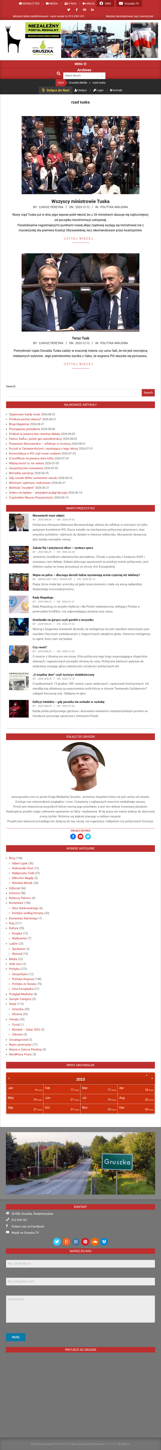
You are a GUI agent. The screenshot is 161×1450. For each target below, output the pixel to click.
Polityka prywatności (42, 1443)
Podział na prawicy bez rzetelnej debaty (34, 434)
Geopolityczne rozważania (26, 468)
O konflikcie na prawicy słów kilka (31, 458)
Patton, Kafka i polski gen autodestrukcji (35, 439)
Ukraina (17, 1014)
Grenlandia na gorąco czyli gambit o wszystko (63, 620)
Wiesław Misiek (22, 883)
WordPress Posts (20, 1054)
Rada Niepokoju (43, 597)
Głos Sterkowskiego (25, 908)
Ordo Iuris (15, 964)
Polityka (14, 969)
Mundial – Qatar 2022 (26, 1029)
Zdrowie (17, 1034)
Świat (12, 1004)
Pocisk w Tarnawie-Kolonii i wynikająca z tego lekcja (43, 448)
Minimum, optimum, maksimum (30, 483)
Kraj (11, 923)
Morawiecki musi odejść (49, 515)
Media (13, 959)
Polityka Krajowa (114, 207)
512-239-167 (19, 1220)
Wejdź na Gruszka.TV (25, 1232)
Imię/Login (12, 1257)
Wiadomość (12, 1293)
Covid (15, 1024)
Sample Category (20, 999)
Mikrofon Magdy (22, 878)
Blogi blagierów (19, 424)
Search (10, 386)
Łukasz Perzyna (51, 207)
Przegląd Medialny (21, 994)
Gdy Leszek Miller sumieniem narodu (33, 478)
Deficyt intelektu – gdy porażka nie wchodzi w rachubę (68, 702)
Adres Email (13, 1275)
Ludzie (13, 943)
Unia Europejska (22, 989)
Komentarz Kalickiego (23, 918)
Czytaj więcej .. (80, 238)
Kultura (13, 928)
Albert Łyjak (19, 863)
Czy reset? (40, 647)
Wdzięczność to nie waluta (26, 463)
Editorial (14, 888)
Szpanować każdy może (24, 414)
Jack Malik (45, 519)
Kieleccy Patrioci (20, 898)
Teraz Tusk (80, 338)
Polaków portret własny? (25, 419)
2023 (80, 1079)
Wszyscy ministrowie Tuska (80, 201)
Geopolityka (20, 974)
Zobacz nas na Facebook (27, 1226)
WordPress (124, 1443)
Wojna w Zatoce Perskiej (25, 1049)
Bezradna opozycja (21, 473)
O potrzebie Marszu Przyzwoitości (31, 497)
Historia (14, 893)
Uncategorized (18, 1040)
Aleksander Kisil (22, 868)
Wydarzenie (19, 938)
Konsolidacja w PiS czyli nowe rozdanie (35, 453)
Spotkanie (18, 949)
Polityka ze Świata (24, 984)
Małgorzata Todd (23, 873)
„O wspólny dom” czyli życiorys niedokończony (63, 674)
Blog (12, 858)
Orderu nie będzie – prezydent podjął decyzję (38, 492)
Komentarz (16, 903)
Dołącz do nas (80, 830)
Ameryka (18, 1009)
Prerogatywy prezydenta (24, 429)
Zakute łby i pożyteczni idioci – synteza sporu (63, 548)
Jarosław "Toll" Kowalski (55, 579)
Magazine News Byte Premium (87, 1443)
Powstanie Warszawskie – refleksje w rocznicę (40, 443)
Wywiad (17, 954)
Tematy (14, 1019)
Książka (17, 933)
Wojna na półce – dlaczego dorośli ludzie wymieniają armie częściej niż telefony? (86, 575)
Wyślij (15, 1337)
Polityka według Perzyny (27, 913)
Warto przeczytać (20, 1044)
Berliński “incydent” (21, 488)
